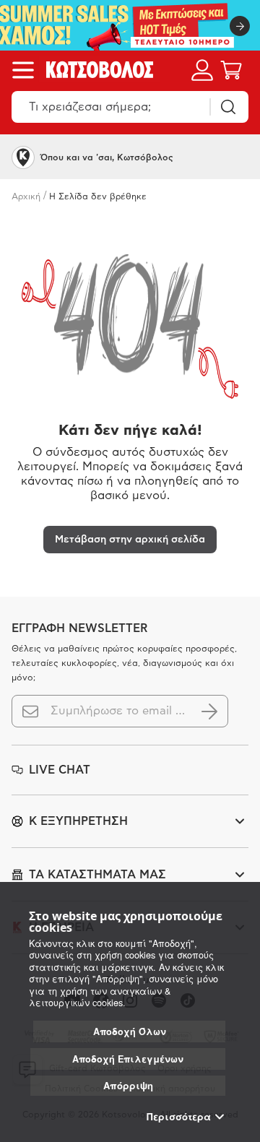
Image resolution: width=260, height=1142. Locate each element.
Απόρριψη (128, 1085)
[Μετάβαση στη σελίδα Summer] (130, 25)
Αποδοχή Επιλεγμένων (127, 1058)
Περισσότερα (179, 1116)
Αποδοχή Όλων (129, 1031)
